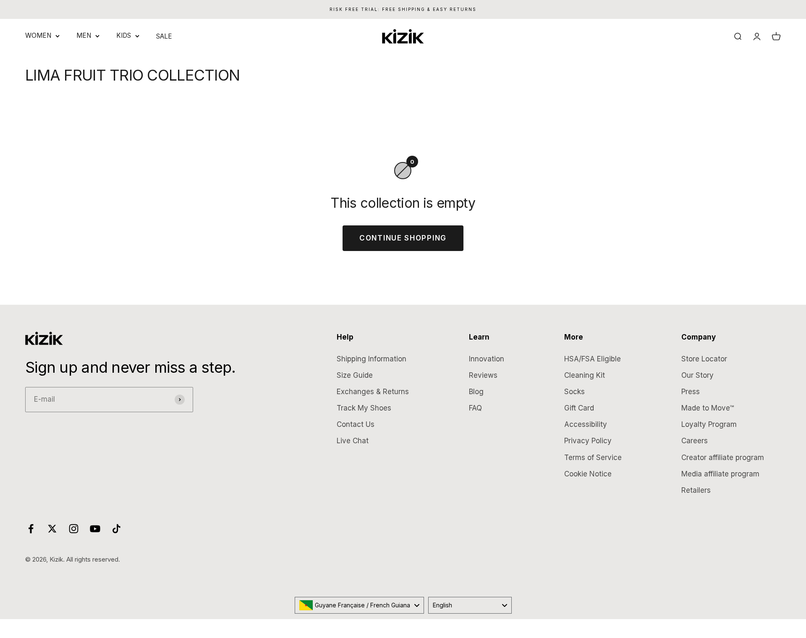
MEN (83, 35)
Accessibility (585, 424)
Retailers (696, 490)
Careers (694, 441)
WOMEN (38, 35)
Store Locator (704, 359)
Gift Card (579, 408)
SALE (164, 36)
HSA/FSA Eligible (592, 359)
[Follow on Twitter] (52, 528)
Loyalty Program (709, 424)
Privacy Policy (588, 441)
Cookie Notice (588, 474)
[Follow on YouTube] (95, 528)
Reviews (483, 375)
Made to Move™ (707, 408)
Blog (476, 391)
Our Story (697, 375)
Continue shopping (403, 238)
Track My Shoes (364, 408)
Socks (574, 391)
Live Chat (353, 441)
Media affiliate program (720, 474)
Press (690, 391)
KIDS (123, 35)
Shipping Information (371, 359)
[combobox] (359, 605)
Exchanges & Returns (373, 391)
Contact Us (355, 424)
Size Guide (355, 375)
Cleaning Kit (584, 375)
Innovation (486, 359)
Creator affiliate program (722, 457)
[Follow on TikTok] (116, 528)
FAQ (475, 408)
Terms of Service (593, 457)
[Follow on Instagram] (73, 528)
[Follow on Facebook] (31, 528)
